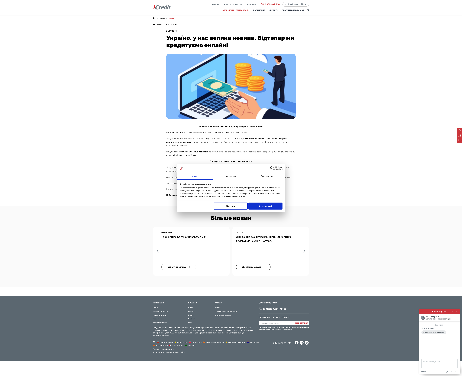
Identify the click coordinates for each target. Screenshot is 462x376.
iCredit (190, 308)
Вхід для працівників (160, 322)
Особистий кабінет (297, 4)
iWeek (190, 322)
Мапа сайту (179, 352)
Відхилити (230, 206)
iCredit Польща (196, 342)
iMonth (190, 315)
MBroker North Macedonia (236, 342)
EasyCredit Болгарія (166, 342)
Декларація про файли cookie (163, 349)
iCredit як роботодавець (223, 315)
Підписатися (301, 323)
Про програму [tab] (267, 176)
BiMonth (191, 311)
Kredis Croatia (254, 342)
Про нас (155, 308)
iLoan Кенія (191, 345)
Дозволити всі (265, 206)
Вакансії (217, 308)
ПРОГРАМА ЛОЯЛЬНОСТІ (293, 10)
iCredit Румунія (182, 342)
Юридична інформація (160, 311)
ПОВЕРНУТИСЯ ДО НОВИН (166, 24)
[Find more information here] (439, 341)
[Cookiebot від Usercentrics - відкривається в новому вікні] (271, 168)
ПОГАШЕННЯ (259, 10)
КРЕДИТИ (273, 10)
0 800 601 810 (272, 4)
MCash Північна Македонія (215, 342)
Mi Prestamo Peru (177, 345)
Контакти (251, 4)
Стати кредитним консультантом (226, 311)
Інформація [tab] (231, 176)
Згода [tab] (195, 176)
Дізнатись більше (177, 267)
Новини (215, 4)
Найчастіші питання (233, 4)
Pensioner (191, 319)
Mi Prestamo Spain (161, 345)
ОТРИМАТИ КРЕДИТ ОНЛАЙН (235, 10)
